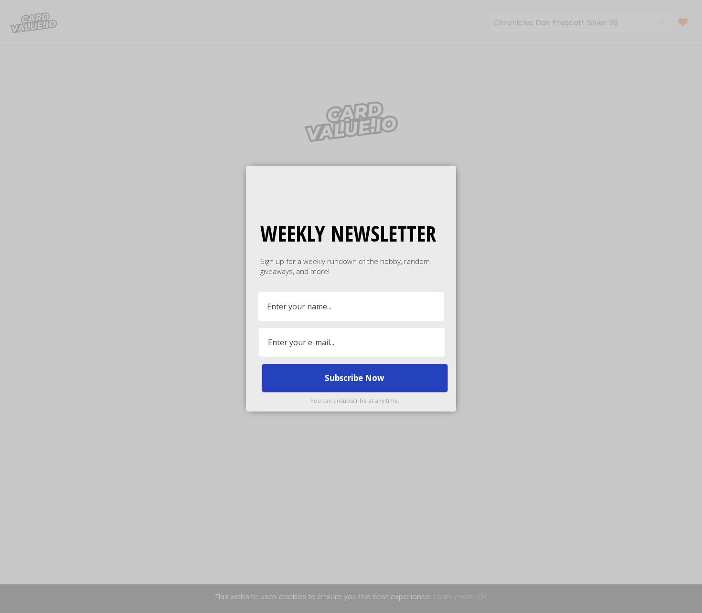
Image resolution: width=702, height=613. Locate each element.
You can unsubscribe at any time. (354, 401)
